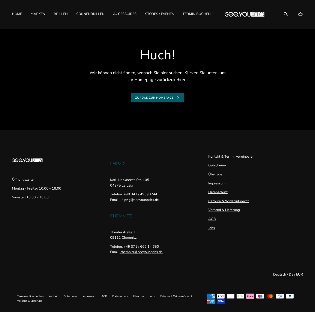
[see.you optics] (245, 14)
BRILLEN (61, 14)
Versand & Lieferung (224, 210)
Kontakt (53, 296)
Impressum (217, 183)
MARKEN (38, 14)
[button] (285, 14)
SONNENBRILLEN (90, 14)
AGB (212, 219)
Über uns (215, 174)
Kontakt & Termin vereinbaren (231, 156)
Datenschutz (218, 192)
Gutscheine (217, 165)
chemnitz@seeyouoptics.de (141, 252)
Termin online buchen (30, 296)
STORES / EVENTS (159, 14)
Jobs (211, 228)
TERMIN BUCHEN (197, 14)
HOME (17, 14)
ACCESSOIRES (124, 14)
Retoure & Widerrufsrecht (228, 201)
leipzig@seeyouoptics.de (139, 199)
